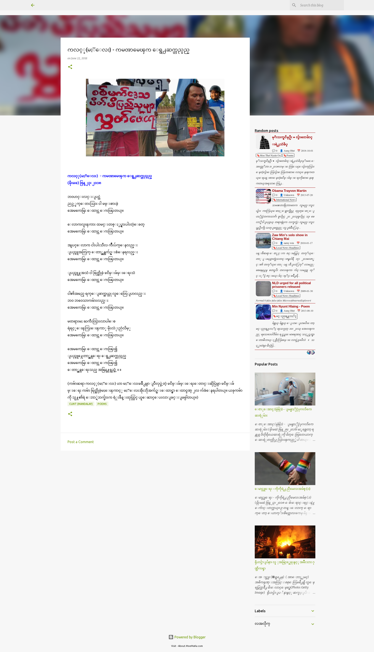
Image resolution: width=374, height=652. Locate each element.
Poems (102, 403)
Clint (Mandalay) (81, 403)
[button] (70, 67)
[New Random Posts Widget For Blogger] (310, 353)
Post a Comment (81, 442)
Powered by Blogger (190, 637)
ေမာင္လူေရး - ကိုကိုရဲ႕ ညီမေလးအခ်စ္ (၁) (282, 488)
